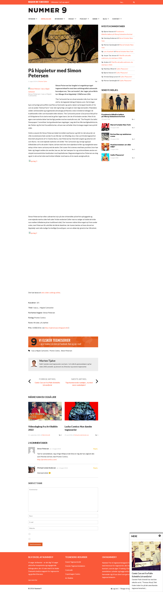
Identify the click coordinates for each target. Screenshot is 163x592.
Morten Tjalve (43, 81)
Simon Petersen (66, 351)
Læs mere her (32, 580)
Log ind (115, 589)
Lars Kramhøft (109, 51)
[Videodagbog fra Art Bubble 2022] (45, 420)
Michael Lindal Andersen (81, 435)
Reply (95, 449)
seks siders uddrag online (50, 292)
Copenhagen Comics (72, 574)
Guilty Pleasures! (122, 69)
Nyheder (31, 19)
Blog (105, 19)
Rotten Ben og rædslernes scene (120, 135)
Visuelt (71, 19)
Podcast (83, 19)
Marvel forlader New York (124, 51)
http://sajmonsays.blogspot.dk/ (57, 328)
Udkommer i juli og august (60, 2)
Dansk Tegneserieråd (73, 562)
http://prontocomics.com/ (47, 459)
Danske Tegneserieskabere (75, 566)
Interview (59, 19)
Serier (94, 19)
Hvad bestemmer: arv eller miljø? (120, 146)
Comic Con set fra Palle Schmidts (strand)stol (47, 384)
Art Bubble (69, 578)
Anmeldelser (46, 19)
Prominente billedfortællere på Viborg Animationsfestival (113, 115)
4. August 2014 (63, 468)
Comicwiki (69, 570)
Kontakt (116, 19)
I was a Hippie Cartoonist (39, 351)
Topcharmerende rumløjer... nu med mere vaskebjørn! (79, 384)
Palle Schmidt (46, 435)
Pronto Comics (55, 351)
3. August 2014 (56, 449)
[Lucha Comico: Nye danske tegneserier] (81, 420)
